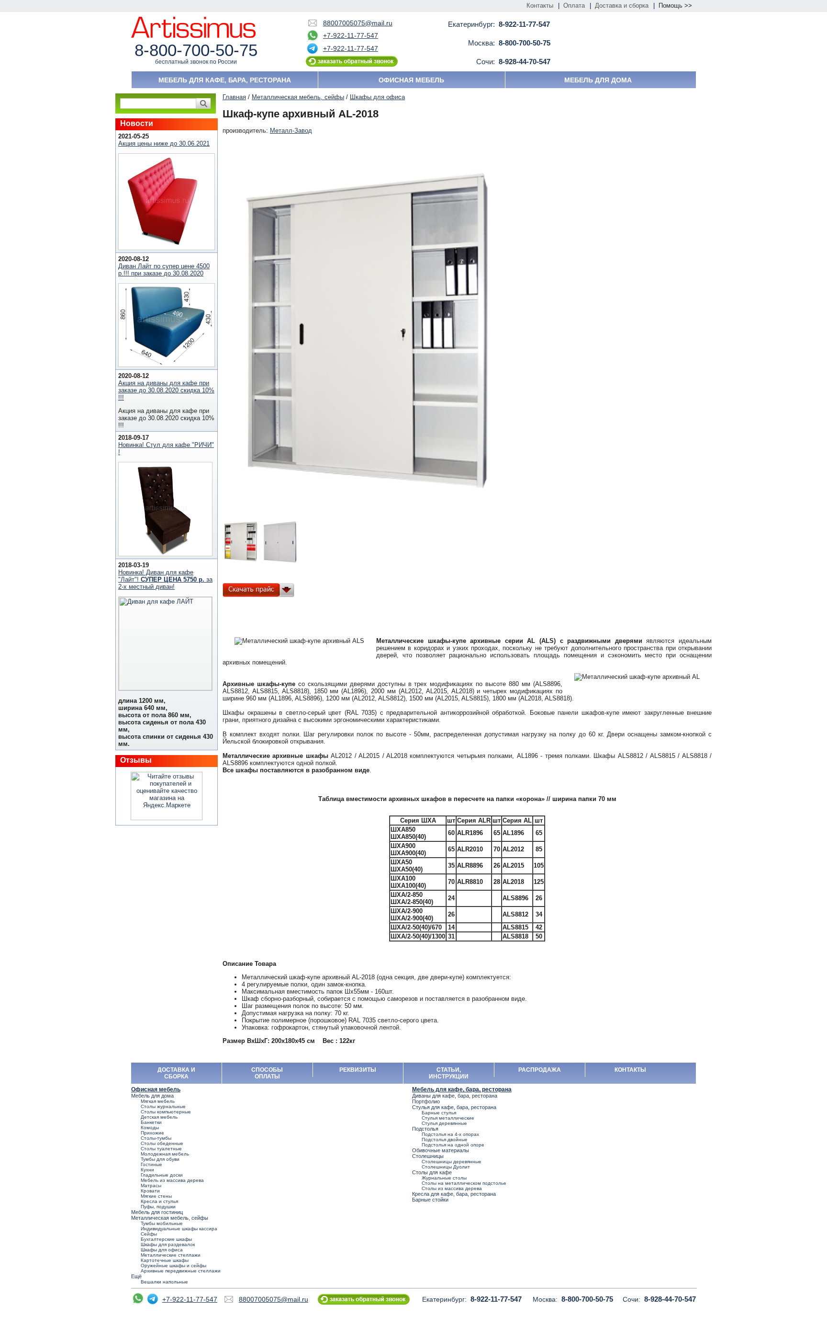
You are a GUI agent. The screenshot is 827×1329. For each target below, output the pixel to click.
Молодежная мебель (165, 1154)
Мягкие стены (156, 1196)
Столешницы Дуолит (446, 1166)
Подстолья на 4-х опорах (450, 1134)
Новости (136, 123)
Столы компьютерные (166, 1111)
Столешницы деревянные (451, 1161)
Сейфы (149, 1234)
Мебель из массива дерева (172, 1180)
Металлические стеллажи (171, 1255)
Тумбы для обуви (160, 1159)
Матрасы (151, 1185)
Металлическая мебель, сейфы (298, 97)
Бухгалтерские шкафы (166, 1239)
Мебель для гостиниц (157, 1212)
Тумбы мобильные (162, 1223)
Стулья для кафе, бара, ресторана (454, 1107)
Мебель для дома (598, 80)
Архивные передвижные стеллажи (181, 1270)
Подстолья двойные (445, 1139)
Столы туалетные (161, 1148)
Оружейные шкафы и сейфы (173, 1265)
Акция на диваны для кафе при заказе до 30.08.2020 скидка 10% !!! (166, 390)
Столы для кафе (432, 1172)
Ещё (136, 1276)
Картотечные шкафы (165, 1260)
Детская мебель (159, 1117)
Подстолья (425, 1129)
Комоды (150, 1127)
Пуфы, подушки (158, 1206)
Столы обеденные (162, 1143)
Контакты (539, 5)
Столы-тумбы (156, 1138)
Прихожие (152, 1132)
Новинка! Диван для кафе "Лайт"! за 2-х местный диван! (165, 579)
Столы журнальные (163, 1106)
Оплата (574, 5)
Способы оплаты (267, 1073)
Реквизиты (357, 1069)
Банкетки (151, 1122)
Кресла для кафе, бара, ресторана (454, 1194)
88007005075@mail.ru (357, 23)
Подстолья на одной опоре (453, 1144)
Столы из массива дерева (452, 1188)
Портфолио (426, 1101)
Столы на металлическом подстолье (464, 1183)
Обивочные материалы (440, 1150)
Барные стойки (430, 1200)
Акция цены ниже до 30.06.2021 (164, 143)
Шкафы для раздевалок (168, 1244)
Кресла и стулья (159, 1201)
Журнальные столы (444, 1177)
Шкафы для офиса (377, 97)
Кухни (147, 1169)
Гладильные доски (162, 1175)
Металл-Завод (291, 130)
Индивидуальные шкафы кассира (179, 1228)
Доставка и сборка (621, 5)
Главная (234, 97)
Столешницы (428, 1156)
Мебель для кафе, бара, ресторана (224, 80)
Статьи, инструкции (449, 1073)
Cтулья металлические (448, 1118)
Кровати (150, 1190)
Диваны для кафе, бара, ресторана (454, 1096)
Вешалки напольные (164, 1281)
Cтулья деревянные (444, 1123)
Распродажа (539, 1069)
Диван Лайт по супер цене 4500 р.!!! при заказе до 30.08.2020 (164, 270)
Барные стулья (439, 1112)
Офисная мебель (411, 80)
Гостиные (151, 1164)
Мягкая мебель (158, 1101)
